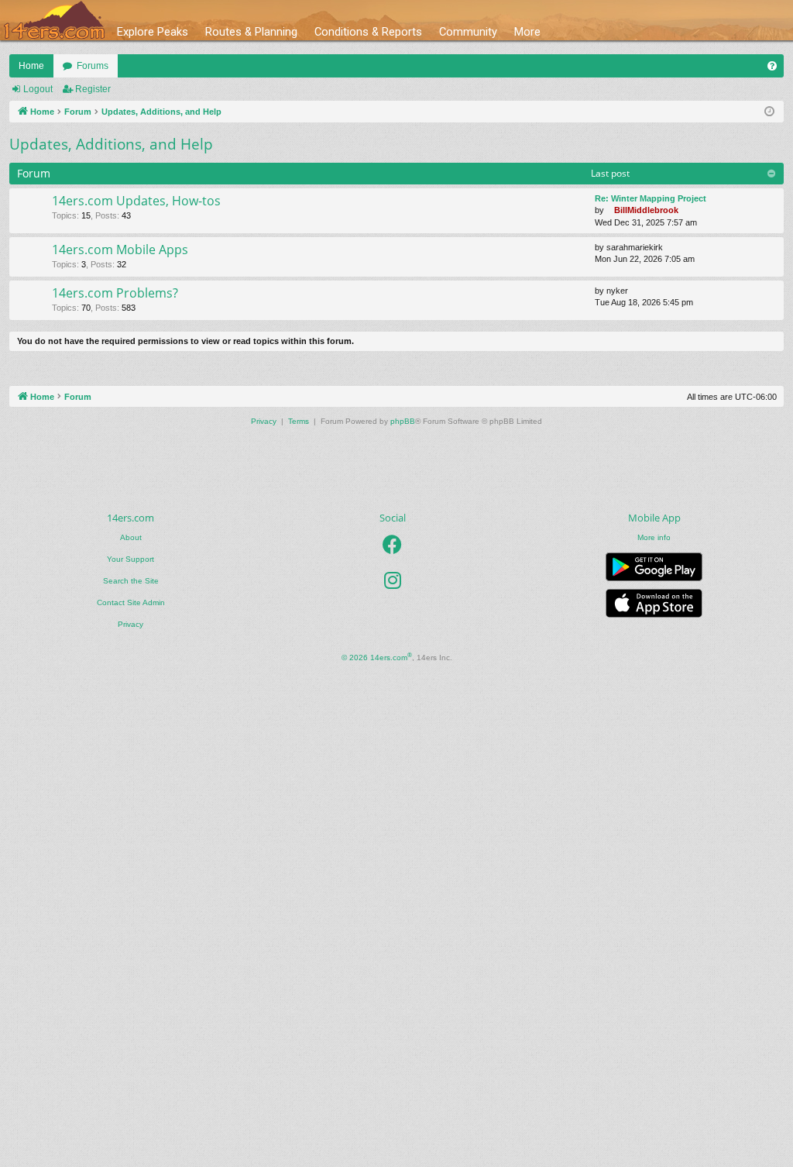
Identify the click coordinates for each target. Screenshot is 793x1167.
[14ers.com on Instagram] (392, 580)
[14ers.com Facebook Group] (392, 545)
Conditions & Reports (368, 32)
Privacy (130, 624)
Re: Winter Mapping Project (650, 198)
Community (468, 32)
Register (93, 89)
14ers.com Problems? (115, 292)
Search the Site (131, 581)
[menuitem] (772, 65)
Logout (38, 89)
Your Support (130, 559)
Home (31, 65)
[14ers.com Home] (54, 21)
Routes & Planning (251, 32)
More (527, 32)
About (131, 537)
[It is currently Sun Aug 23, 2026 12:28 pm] (769, 112)
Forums (92, 65)
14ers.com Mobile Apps (120, 249)
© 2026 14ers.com (377, 657)
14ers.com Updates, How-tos (136, 200)
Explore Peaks (152, 32)
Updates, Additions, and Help (111, 144)
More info (654, 537)
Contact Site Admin (131, 602)
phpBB (402, 421)
